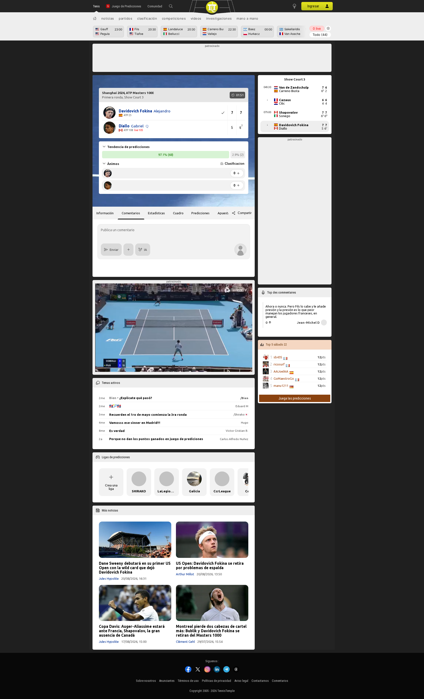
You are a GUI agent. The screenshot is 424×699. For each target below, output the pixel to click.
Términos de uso (188, 681)
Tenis (96, 6)
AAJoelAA (281, 371)
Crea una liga (111, 487)
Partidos (125, 18)
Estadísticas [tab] (156, 213)
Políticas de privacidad (216, 681)
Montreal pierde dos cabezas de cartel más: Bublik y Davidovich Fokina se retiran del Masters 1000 (211, 630)
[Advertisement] (212, 59)
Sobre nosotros (146, 681)
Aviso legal (241, 681)
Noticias (107, 18)
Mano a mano (247, 18)
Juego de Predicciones (126, 6)
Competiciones (174, 18)
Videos (196, 18)
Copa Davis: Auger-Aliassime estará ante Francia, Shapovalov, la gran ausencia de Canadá (132, 630)
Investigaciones (219, 18)
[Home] (94, 18)
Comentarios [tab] (131, 213)
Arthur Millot (185, 574)
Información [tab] (105, 213)
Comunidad (154, 6)
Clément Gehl (185, 641)
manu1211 (281, 385)
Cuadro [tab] (178, 213)
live (317, 28)
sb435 (278, 357)
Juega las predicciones (294, 398)
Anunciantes (166, 681)
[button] (171, 6)
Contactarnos (260, 681)
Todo (320, 35)
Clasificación (147, 18)
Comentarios (280, 681)
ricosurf (279, 364)
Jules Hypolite (109, 578)
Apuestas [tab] (224, 213)
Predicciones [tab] (200, 213)
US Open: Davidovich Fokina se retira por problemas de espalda (210, 565)
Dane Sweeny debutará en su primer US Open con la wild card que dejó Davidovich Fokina (135, 567)
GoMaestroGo (284, 378)
